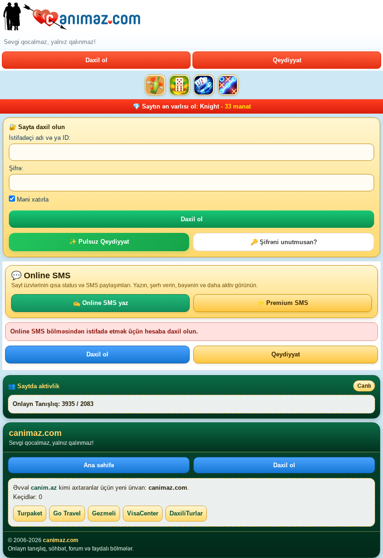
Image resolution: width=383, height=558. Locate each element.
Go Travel (67, 513)
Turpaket (29, 513)
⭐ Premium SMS (282, 302)
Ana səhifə (99, 465)
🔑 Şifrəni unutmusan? (283, 242)
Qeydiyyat (287, 60)
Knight (209, 106)
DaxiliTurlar (186, 513)
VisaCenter (142, 513)
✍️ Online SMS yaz (100, 302)
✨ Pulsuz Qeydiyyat (99, 241)
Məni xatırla (32, 199)
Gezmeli (104, 513)
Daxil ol (96, 60)
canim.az (44, 487)
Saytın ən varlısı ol (169, 106)
